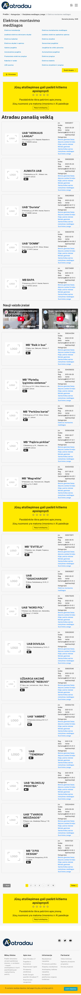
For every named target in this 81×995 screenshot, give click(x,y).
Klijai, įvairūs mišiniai (65, 144)
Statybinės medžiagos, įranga (33, 14)
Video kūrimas (66, 959)
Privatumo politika (49, 964)
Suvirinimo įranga (64, 154)
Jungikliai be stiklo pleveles (53, 47)
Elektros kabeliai (11, 39)
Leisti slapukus (70, 989)
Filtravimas (12, 74)
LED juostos (9, 65)
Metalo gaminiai (64, 147)
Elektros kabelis (48, 61)
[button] (76, 5)
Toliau (73, 885)
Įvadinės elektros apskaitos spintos (55, 34)
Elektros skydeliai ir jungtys (53, 65)
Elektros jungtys (48, 56)
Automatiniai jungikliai (51, 52)
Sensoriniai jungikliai (50, 43)
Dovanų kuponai (67, 967)
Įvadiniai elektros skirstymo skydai (17, 34)
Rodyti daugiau (69, 70)
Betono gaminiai (64, 139)
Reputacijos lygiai (30, 967)
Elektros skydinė (48, 39)
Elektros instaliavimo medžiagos (54, 30)
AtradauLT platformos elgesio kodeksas (49, 977)
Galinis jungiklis (10, 47)
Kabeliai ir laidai (10, 61)
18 (53, 885)
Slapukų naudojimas (49, 967)
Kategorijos (15, 14)
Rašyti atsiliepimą (40, 108)
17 (48, 885)
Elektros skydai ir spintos (14, 43)
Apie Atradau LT (29, 959)
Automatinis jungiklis (12, 52)
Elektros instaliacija (12, 30)
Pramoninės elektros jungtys (15, 56)
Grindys (72, 142)
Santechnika (62, 149)
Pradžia (6, 14)
